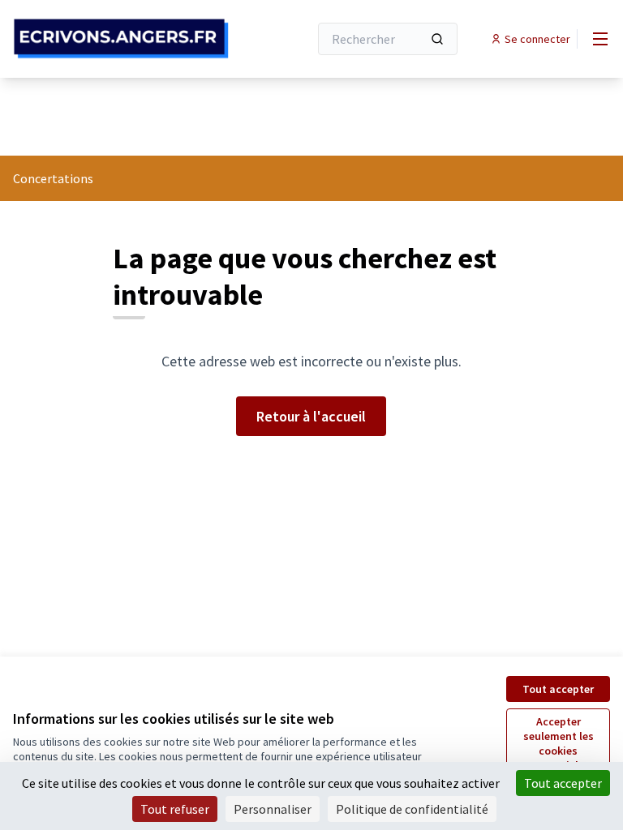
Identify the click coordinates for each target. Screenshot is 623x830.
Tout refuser (174, 809)
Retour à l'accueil (311, 416)
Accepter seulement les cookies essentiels (558, 743)
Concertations (53, 178)
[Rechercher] (437, 39)
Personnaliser (273, 809)
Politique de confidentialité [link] (412, 809)
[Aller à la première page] (121, 38)
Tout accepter (558, 689)
